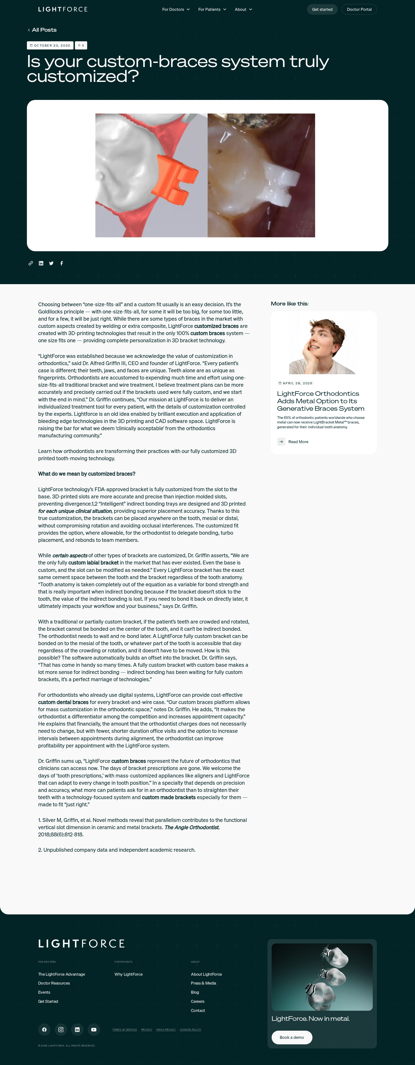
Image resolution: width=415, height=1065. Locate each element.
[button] (176, 9)
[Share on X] (77, 1029)
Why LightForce (128, 974)
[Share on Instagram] (61, 1029)
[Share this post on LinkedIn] (41, 263)
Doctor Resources (54, 983)
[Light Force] (63, 9)
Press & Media (203, 983)
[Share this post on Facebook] (62, 263)
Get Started (48, 1001)
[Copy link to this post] (31, 263)
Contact (198, 1010)
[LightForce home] (81, 944)
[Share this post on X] (51, 263)
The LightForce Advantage (61, 974)
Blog (195, 992)
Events (44, 992)
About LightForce (206, 974)
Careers (197, 1001)
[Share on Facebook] (44, 1029)
